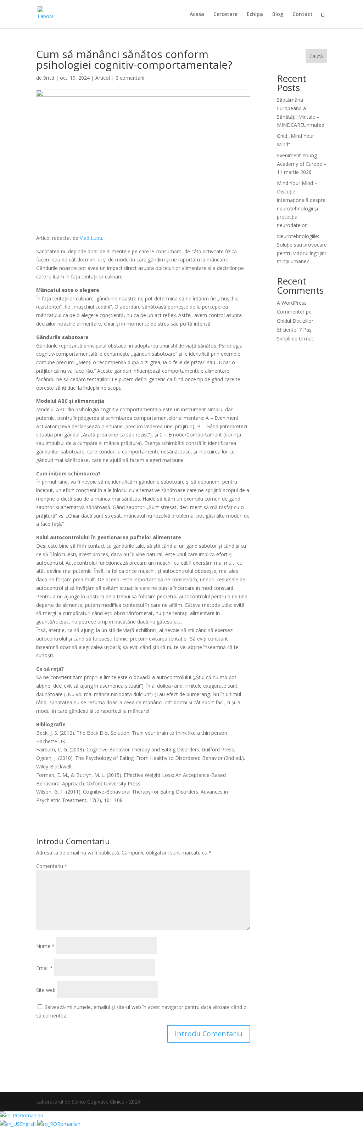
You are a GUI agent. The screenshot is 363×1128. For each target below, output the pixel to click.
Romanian (31, 1115)
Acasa (197, 14)
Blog (277, 14)
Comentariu (51, 866)
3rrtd (48, 77)
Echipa (255, 14)
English (28, 1124)
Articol (102, 77)
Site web (46, 990)
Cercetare (225, 14)
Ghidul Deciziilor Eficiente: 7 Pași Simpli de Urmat (295, 329)
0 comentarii (130, 77)
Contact (302, 14)
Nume (45, 946)
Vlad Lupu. (91, 238)
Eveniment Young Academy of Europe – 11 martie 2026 (301, 164)
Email (44, 968)
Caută (316, 56)
